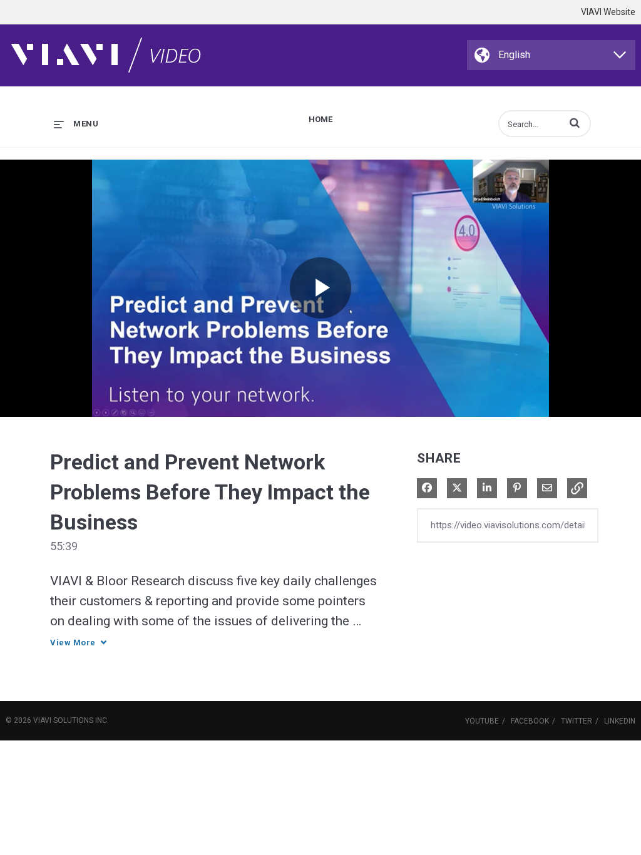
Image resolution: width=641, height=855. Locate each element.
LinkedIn (619, 721)
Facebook (530, 721)
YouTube (482, 721)
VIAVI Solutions (63, 720)
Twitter (576, 721)
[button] (574, 122)
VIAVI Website (608, 12)
